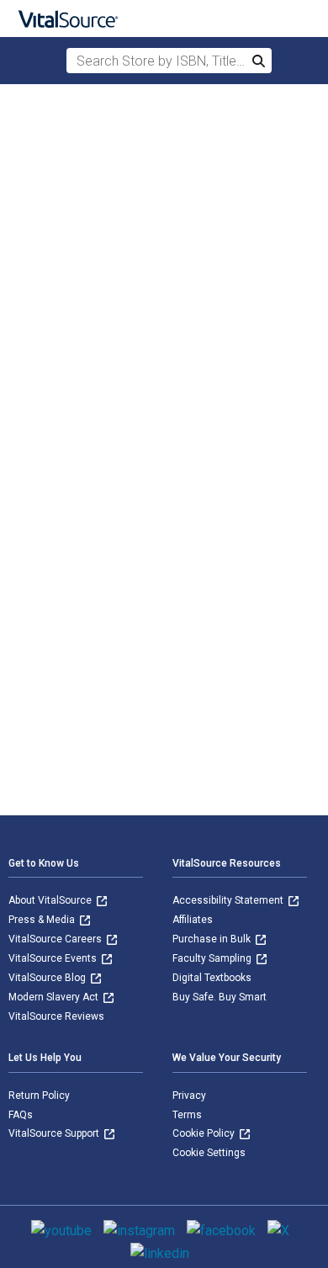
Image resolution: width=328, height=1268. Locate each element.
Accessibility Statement (229, 900)
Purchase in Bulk (212, 939)
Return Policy (39, 1095)
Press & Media (42, 920)
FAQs (20, 1115)
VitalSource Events (53, 958)
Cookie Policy (204, 1133)
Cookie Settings (209, 1153)
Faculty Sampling (213, 958)
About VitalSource (51, 900)
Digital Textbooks (211, 978)
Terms (187, 1115)
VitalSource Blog (48, 978)
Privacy (189, 1095)
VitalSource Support (55, 1133)
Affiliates (192, 920)
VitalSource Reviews (56, 1016)
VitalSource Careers (56, 939)
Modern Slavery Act (54, 997)
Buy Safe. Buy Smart (219, 997)
